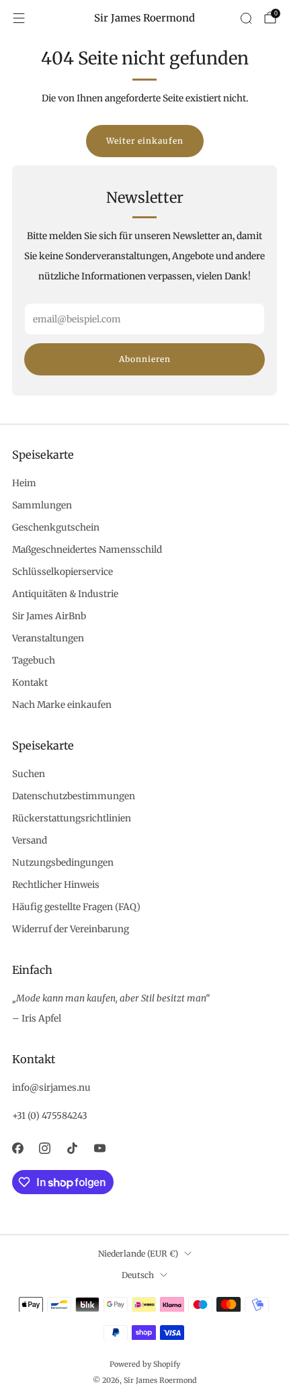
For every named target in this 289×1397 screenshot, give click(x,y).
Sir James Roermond (144, 18)
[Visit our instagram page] (45, 1148)
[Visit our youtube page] (100, 1148)
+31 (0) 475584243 (49, 1116)
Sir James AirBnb (49, 616)
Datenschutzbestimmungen (73, 796)
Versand (29, 840)
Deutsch (138, 1275)
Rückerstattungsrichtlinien (71, 818)
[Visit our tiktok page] (72, 1148)
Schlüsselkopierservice (62, 572)
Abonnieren (145, 359)
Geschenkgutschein (55, 527)
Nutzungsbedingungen (63, 862)
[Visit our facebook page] (18, 1148)
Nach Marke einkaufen (62, 705)
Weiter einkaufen (144, 141)
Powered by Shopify (145, 1364)
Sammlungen (42, 505)
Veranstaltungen (48, 638)
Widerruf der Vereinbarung (70, 929)
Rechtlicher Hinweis (55, 885)
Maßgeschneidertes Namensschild (87, 549)
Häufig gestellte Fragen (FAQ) (76, 907)
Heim (24, 483)
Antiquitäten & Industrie (65, 594)
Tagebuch (33, 660)
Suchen (28, 774)
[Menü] (19, 18)
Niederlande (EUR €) (138, 1254)
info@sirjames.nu (51, 1087)
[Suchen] (246, 18)
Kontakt (30, 682)
